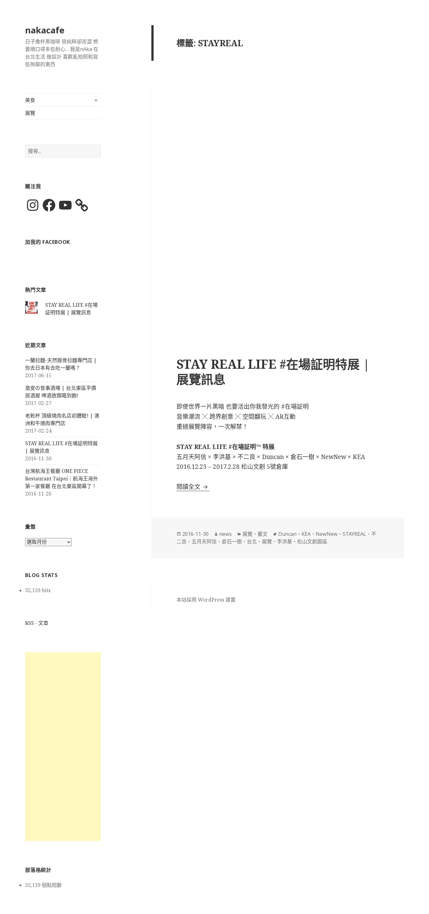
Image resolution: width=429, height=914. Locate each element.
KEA (306, 533)
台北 (252, 541)
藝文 (263, 533)
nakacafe (44, 30)
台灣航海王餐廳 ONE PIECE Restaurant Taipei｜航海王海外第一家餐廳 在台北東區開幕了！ (61, 479)
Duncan (287, 533)
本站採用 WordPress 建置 (206, 599)
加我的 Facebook (47, 241)
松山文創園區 (312, 541)
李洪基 (284, 541)
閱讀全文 (192, 487)
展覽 (30, 112)
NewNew (327, 533)
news (225, 533)
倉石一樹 (232, 541)
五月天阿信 (204, 541)
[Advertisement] (63, 746)
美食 (30, 100)
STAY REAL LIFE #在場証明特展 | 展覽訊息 (273, 371)
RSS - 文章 (36, 623)
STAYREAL (354, 533)
